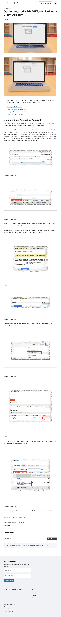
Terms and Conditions (10, 604)
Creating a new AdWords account (17, 109)
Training (34, 595)
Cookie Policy (7, 609)
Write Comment (52, 538)
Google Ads (7, 525)
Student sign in (36, 590)
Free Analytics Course (45, 3)
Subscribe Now (9, 580)
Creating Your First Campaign (16, 517)
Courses (34, 592)
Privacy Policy (8, 606)
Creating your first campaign (15, 114)
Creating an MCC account (14, 107)
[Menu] (55, 3)
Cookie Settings (8, 611)
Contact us (35, 598)
